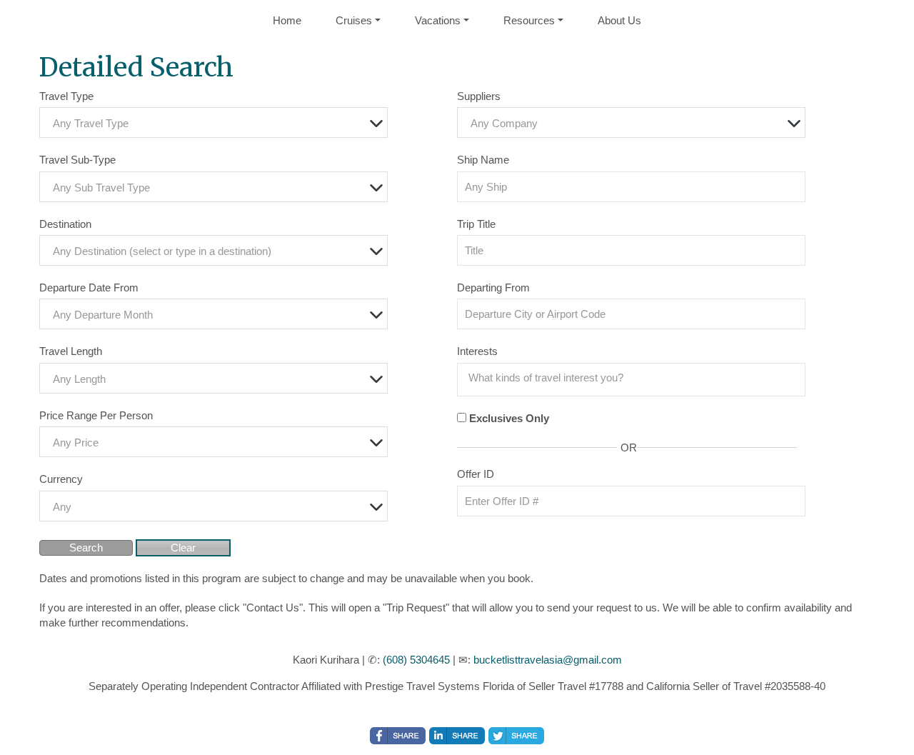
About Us (619, 20)
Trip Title (476, 224)
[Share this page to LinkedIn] (457, 735)
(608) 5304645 (416, 660)
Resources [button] (529, 20)
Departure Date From (89, 287)
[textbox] (217, 123)
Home (287, 20)
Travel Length (70, 351)
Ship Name (483, 160)
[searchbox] (634, 378)
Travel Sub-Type (77, 160)
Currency (61, 479)
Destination (65, 224)
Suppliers (479, 96)
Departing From (493, 287)
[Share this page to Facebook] (398, 735)
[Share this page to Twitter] (516, 735)
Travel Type (66, 96)
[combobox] (213, 122)
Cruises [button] (354, 20)
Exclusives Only (509, 418)
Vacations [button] (438, 20)
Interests (477, 351)
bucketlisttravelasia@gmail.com (547, 660)
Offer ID (475, 474)
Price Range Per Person (96, 415)
